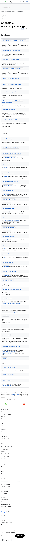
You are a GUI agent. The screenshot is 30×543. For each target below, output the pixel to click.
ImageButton (7, 203)
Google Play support (5, 504)
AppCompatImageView (8, 208)
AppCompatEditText (8, 190)
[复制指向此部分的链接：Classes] (8, 134)
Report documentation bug (7, 502)
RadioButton (7, 231)
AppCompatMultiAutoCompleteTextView (13, 217)
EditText (6, 194)
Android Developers (5, 11)
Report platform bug (5, 499)
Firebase (3, 520)
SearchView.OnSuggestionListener (12, 92)
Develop (13, 11)
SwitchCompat (6, 335)
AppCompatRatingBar (8, 236)
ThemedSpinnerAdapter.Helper (11, 346)
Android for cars (5, 456)
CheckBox (6, 176)
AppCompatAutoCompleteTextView (12, 153)
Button (5, 167)
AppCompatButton (7, 164)
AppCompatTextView (8, 262)
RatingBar (6, 239)
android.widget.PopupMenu (10, 312)
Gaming (3, 431)
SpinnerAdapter (7, 353)
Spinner (6, 257)
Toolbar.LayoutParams (9, 367)
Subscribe (20, 536)
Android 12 (3, 476)
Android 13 (3, 473)
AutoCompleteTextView (10, 157)
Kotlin (22, 29)
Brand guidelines (15, 530)
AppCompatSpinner (8, 253)
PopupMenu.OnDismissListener (11, 59)
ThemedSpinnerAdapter (9, 109)
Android (3, 412)
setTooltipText (7, 385)
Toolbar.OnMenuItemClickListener (12, 120)
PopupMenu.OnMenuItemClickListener (13, 68)
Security (3, 416)
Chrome (3, 518)
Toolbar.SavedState (8, 374)
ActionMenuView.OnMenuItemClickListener (14, 40)
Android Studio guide (6, 484)
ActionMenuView (7, 139)
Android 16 (3, 466)
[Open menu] (2, 1)
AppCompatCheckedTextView (10, 181)
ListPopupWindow (7, 298)
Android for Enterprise (6, 414)
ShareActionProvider (8, 326)
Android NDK (4, 493)
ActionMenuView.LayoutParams (11, 147)
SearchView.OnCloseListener (11, 78)
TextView (6, 266)
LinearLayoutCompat (8, 280)
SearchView (6, 315)
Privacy (2, 441)
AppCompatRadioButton (9, 227)
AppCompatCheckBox (8, 172)
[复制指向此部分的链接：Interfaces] (11, 35)
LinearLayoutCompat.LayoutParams (12, 289)
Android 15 (3, 469)
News (2, 421)
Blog (2, 423)
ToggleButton (7, 275)
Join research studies (6, 506)
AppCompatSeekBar (8, 245)
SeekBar (6, 248)
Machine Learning (5, 434)
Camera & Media (5, 438)
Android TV (3, 458)
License (8, 530)
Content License (15, 394)
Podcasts (3, 425)
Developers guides (5, 486)
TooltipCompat (7, 380)
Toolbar (5, 358)
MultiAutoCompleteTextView (11, 220)
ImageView (6, 212)
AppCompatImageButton (9, 199)
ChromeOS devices (5, 454)
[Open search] (21, 2)
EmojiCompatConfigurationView (11, 50)
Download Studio (5, 491)
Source (2, 418)
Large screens (4, 449)
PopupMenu (5, 307)
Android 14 (3, 471)
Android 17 (3, 464)
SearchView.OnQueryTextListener (12, 84)
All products (4, 525)
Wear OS (3, 451)
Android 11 (3, 478)
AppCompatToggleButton (9, 271)
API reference (6, 7)
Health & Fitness (4, 436)
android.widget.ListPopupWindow (12, 303)
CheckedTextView (8, 185)
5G (2, 443)
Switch (4, 340)
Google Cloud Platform (6, 522)
